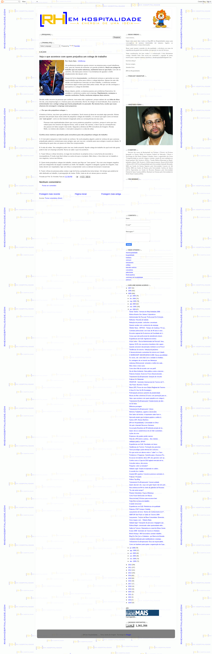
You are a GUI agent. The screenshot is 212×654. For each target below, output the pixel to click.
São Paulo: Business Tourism (138, 385)
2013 (130, 573)
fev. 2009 (133, 298)
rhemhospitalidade (131, 252)
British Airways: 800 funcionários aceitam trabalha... (146, 533)
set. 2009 (133, 553)
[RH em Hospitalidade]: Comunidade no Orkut (143, 422)
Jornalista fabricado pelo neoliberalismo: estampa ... (146, 539)
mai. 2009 (133, 306)
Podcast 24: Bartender (136, 379)
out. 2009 (133, 556)
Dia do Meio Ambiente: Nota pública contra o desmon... (147, 371)
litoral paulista (130, 275)
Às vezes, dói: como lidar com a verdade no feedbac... (146, 357)
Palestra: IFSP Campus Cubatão (139, 509)
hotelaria (128, 257)
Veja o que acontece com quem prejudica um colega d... (147, 398)
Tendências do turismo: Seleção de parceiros (143, 349)
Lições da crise (134, 433)
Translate (77, 46)
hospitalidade (130, 255)
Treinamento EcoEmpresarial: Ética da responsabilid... (146, 541)
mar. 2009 (133, 301)
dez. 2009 (133, 561)
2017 (130, 584)
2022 (130, 597)
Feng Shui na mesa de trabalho (139, 501)
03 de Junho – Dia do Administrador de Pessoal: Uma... (147, 341)
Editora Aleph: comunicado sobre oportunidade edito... (146, 525)
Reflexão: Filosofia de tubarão (138, 320)
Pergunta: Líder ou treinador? (138, 466)
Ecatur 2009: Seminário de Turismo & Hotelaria (144, 531)
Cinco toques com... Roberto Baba (140, 520)
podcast (128, 280)
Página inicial (81, 194)
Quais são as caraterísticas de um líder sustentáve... (146, 431)
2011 (130, 567)
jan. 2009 (133, 296)
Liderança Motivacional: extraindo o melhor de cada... (146, 363)
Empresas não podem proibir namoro (141, 436)
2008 (130, 291)
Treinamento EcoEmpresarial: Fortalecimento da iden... (147, 401)
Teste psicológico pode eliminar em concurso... (144, 449)
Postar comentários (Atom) (53, 198)
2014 (130, 575)
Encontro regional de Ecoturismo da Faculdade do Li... (146, 333)
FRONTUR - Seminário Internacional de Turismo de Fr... (147, 382)
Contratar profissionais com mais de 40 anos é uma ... (146, 330)
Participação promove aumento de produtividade (144, 393)
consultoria (129, 270)
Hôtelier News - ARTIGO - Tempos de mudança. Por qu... (147, 328)
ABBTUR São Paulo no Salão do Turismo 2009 (144, 514)
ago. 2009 (133, 550)
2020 (130, 592)
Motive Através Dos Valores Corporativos (142, 314)
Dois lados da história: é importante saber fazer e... (145, 414)
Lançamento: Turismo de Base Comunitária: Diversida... (147, 517)
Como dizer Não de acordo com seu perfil (142, 368)
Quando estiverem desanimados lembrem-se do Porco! (147, 347)
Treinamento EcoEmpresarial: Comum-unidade (144, 482)
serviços (128, 260)
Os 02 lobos (133, 403)
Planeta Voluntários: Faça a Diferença (141, 493)
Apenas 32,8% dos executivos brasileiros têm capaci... (147, 344)
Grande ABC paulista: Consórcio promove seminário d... (147, 474)
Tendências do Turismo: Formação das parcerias (145, 447)
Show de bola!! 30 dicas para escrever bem (143, 498)
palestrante (129, 272)
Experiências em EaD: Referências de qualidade (144, 506)
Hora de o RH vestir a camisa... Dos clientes (143, 439)
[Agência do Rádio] (137, 615)
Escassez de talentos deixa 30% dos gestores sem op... (147, 458)
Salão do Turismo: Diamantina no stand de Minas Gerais (147, 528)
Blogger (128, 635)
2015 (130, 578)
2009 (130, 293)
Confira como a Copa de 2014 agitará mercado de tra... (146, 460)
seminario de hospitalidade (134, 277)
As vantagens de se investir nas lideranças (143, 360)
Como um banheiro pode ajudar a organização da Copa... (147, 544)
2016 (130, 581)
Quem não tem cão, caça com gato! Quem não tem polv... (148, 485)
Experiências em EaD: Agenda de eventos (142, 339)
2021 (130, 594)
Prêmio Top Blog (134, 479)
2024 (130, 602)
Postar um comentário (49, 185)
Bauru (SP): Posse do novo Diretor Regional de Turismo (147, 387)
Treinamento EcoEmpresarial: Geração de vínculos (145, 376)
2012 (130, 570)
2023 (130, 600)
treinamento (129, 262)
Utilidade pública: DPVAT (137, 441)
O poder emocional (135, 504)
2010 (130, 565)
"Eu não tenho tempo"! (136, 490)
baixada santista (131, 267)
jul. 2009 (133, 548)
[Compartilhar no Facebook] (87, 177)
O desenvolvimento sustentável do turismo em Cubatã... (147, 352)
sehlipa (128, 265)
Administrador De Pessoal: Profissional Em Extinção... (146, 317)
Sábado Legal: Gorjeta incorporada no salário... (144, 468)
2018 (130, 586)
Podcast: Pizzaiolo (135, 477)
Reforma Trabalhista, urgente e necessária (142, 412)
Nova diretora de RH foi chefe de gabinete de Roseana (146, 487)
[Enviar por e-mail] (81, 177)
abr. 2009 (133, 304)
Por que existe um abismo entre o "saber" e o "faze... (146, 452)
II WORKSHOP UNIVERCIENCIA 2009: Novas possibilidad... (148, 355)
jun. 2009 (133, 309)
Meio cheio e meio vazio (137, 366)
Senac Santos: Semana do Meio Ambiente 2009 (144, 311)
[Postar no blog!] (83, 177)
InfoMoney (81, 61)
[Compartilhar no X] (85, 177)
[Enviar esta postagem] (77, 176)
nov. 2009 (133, 558)
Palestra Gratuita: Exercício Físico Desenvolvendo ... (146, 374)
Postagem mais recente (49, 194)
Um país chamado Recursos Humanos (141, 425)
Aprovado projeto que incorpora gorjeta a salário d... (145, 417)
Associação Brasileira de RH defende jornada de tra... (146, 428)
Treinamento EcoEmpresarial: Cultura (141, 409)
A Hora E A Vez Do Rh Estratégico (140, 390)
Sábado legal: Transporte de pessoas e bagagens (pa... (147, 523)
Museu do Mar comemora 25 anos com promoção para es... (148, 395)
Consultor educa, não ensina (138, 463)
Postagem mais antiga (111, 194)
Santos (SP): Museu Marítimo (138, 420)
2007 (130, 288)
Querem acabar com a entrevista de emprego (143, 325)
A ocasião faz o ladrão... (137, 471)
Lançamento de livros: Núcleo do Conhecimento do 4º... (147, 512)
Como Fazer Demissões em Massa (140, 495)
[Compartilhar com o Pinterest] (89, 177)
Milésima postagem (135, 406)
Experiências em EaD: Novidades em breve (143, 444)
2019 (130, 589)
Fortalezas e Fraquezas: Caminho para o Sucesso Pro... (147, 455)
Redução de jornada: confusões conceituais (143, 322)
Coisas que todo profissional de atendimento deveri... (146, 336)
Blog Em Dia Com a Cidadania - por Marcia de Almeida (146, 536)
